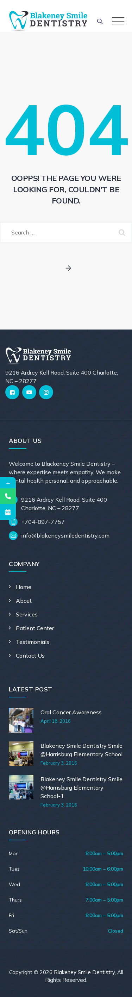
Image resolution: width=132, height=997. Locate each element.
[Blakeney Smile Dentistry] (48, 21)
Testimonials (32, 641)
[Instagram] (46, 392)
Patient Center (35, 628)
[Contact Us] (8, 496)
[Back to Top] (117, 985)
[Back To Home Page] (66, 268)
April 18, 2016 (55, 721)
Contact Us (30, 655)
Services (27, 614)
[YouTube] (29, 392)
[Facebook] (12, 392)
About (24, 600)
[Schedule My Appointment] (8, 512)
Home (23, 586)
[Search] (100, 21)
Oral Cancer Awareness (71, 712)
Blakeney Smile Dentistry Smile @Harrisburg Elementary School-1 (81, 788)
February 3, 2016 (58, 763)
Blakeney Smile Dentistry (84, 972)
